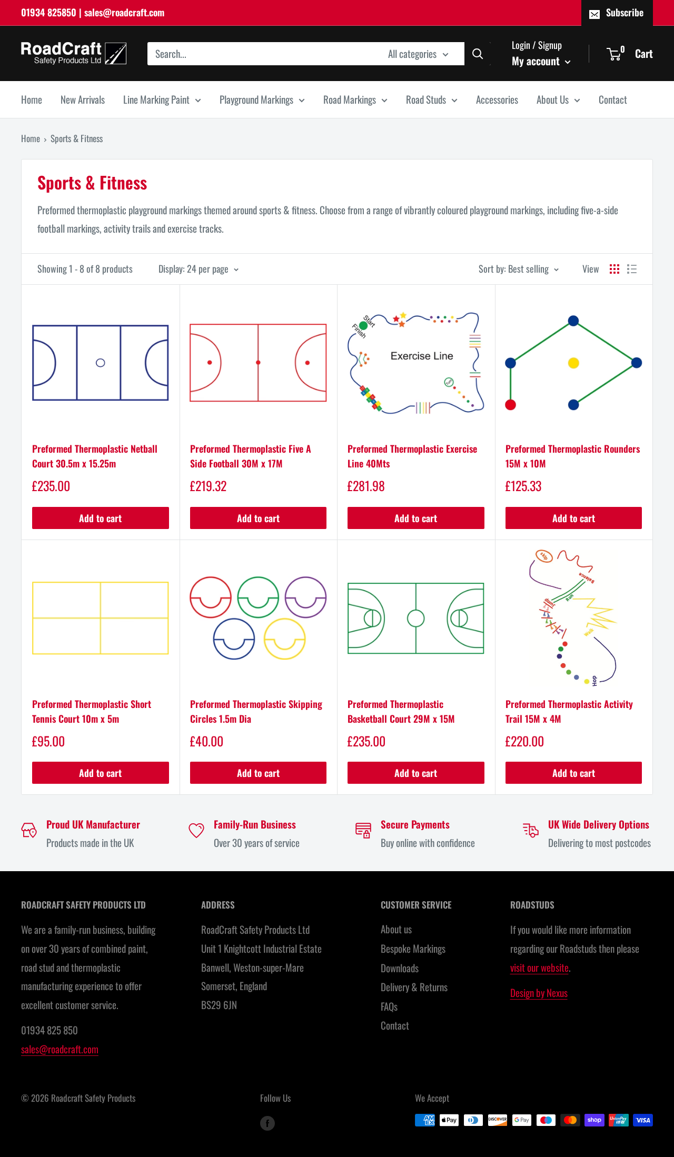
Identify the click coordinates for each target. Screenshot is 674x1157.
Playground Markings (256, 99)
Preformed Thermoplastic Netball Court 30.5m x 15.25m (94, 456)
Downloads (400, 967)
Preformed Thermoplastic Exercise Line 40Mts (412, 456)
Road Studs (426, 99)
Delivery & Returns (414, 986)
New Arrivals (83, 99)
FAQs (389, 1006)
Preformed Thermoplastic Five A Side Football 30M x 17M (250, 456)
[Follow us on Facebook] (267, 1122)
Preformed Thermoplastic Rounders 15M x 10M (573, 456)
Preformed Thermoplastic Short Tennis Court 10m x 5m (91, 711)
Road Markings (349, 99)
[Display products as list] (632, 269)
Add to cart (100, 518)
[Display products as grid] (614, 269)
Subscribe (624, 12)
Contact (613, 99)
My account (537, 60)
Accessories (497, 99)
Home (31, 99)
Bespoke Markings (413, 948)
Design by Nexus (539, 992)
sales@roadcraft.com (59, 1048)
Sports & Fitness (77, 138)
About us (396, 928)
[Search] (477, 53)
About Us (553, 99)
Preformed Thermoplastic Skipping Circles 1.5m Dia (256, 711)
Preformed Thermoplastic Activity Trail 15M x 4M (569, 711)
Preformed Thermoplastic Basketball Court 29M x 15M (401, 711)
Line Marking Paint (156, 99)
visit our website (539, 967)
